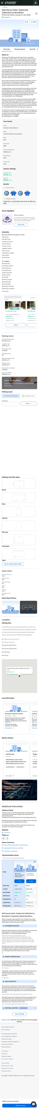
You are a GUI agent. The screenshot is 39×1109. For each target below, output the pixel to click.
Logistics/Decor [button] (20, 767)
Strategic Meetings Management (10, 1041)
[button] (17, 403)
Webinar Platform (6, 1047)
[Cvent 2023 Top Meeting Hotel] (27, 193)
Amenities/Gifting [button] (10, 767)
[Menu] (2, 2)
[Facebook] (7, 838)
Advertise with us (6, 1071)
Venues (5, 7)
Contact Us (4, 1053)
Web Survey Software (7, 1044)
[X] (3, 838)
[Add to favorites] (36, 14)
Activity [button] (35, 767)
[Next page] (33, 314)
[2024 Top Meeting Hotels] (13, 193)
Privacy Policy (5, 1063)
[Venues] (35, 3)
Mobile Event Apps (6, 1039)
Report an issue (6, 1020)
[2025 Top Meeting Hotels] (20, 193)
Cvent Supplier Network (8, 1027)
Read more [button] (8, 722)
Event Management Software (9, 1033)
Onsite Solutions (6, 1029)
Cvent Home (5, 1051)
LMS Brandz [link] (10, 754)
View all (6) (5, 291)
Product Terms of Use (7, 1065)
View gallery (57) (30, 43)
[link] (16, 747)
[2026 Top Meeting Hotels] (6, 193)
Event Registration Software (9, 1036)
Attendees (5, 401)
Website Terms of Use (7, 1068)
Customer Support (6, 1056)
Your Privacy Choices (7, 1059)
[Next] (37, 49)
